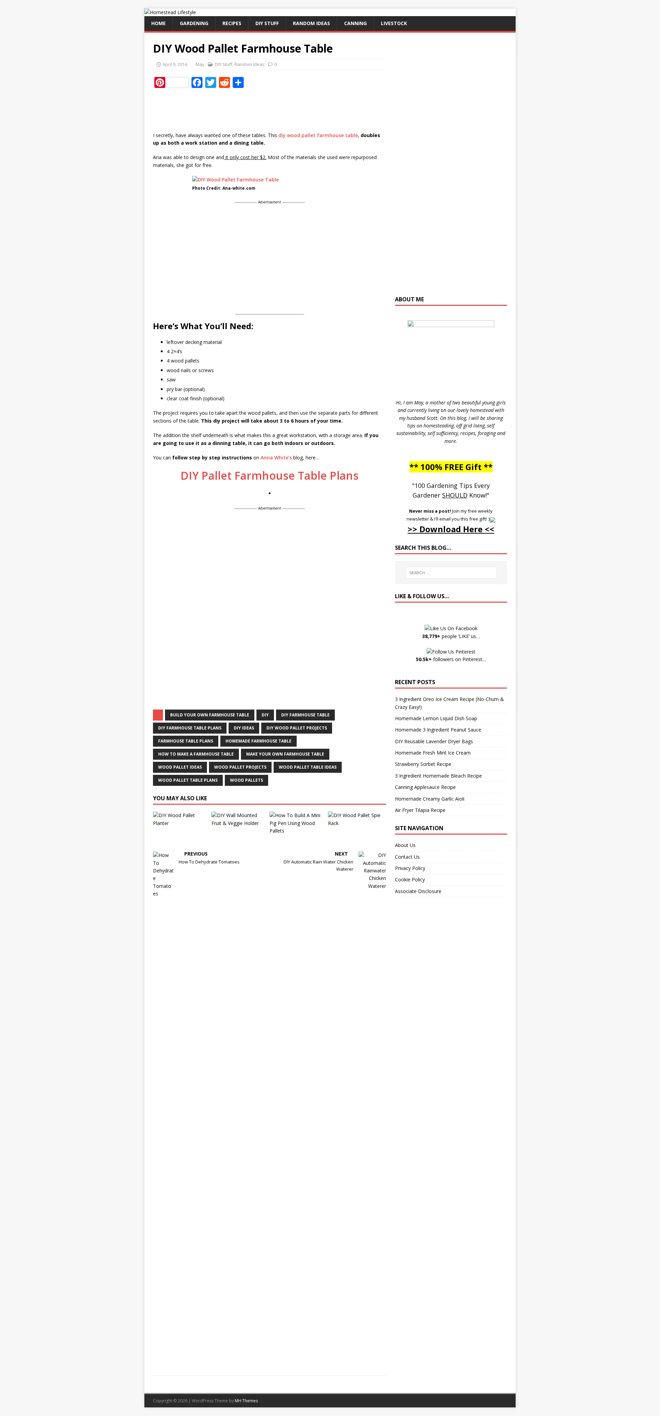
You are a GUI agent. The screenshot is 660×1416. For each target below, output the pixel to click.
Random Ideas (311, 23)
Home (158, 23)
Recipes (231, 23)
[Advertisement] (278, 110)
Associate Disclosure (418, 891)
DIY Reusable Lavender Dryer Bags (434, 741)
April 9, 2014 (175, 64)
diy (265, 715)
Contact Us (407, 857)
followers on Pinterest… (451, 659)
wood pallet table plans (188, 780)
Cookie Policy (410, 879)
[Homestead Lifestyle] (170, 12)
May (200, 64)
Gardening (194, 23)
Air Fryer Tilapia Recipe (420, 810)
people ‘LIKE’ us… (451, 636)
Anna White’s (276, 457)
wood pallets (246, 780)
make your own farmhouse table (285, 754)
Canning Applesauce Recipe (425, 787)
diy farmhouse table (305, 715)
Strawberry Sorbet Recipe (423, 764)
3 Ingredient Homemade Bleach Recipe (438, 775)
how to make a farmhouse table (196, 754)
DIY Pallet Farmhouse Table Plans (269, 475)
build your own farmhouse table (209, 715)
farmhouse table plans (185, 741)
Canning (355, 23)
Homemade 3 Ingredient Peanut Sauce (438, 729)
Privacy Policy (410, 868)
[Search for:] (451, 573)
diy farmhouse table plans (189, 728)
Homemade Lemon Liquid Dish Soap (436, 718)
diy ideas (244, 728)
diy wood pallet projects (296, 728)
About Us (405, 845)
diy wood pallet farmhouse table (318, 135)
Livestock (394, 23)
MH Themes (246, 1401)
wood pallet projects (240, 767)
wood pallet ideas (180, 767)
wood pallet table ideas (308, 767)
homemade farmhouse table (259, 741)
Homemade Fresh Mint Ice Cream (433, 752)
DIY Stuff (267, 23)
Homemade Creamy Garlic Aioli (429, 798)
